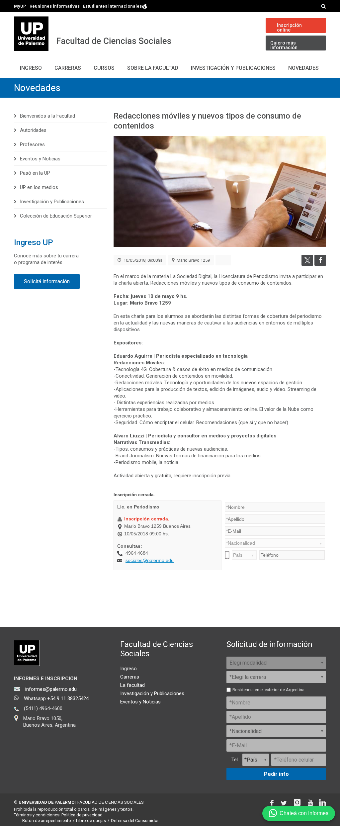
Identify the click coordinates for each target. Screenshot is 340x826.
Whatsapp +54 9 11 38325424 (56, 698)
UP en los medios (39, 187)
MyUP (20, 6)
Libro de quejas (91, 820)
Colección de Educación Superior (56, 216)
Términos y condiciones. (37, 814)
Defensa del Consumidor (135, 820)
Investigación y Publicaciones (233, 68)
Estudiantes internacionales (112, 6)
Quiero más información (284, 45)
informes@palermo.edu (51, 689)
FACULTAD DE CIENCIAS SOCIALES (110, 802)
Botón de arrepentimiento (46, 820)
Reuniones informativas (55, 6)
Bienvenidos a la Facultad (47, 116)
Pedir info (276, 774)
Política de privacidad (82, 814)
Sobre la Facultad (152, 68)
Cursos (104, 68)
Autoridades (33, 130)
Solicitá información (47, 281)
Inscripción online (289, 28)
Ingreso (31, 68)
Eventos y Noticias (40, 159)
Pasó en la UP (35, 173)
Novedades (303, 68)
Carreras (67, 68)
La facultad (132, 685)
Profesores (32, 144)
